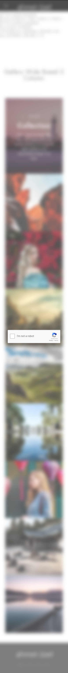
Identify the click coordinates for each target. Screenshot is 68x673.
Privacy (51, 340)
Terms (56, 340)
